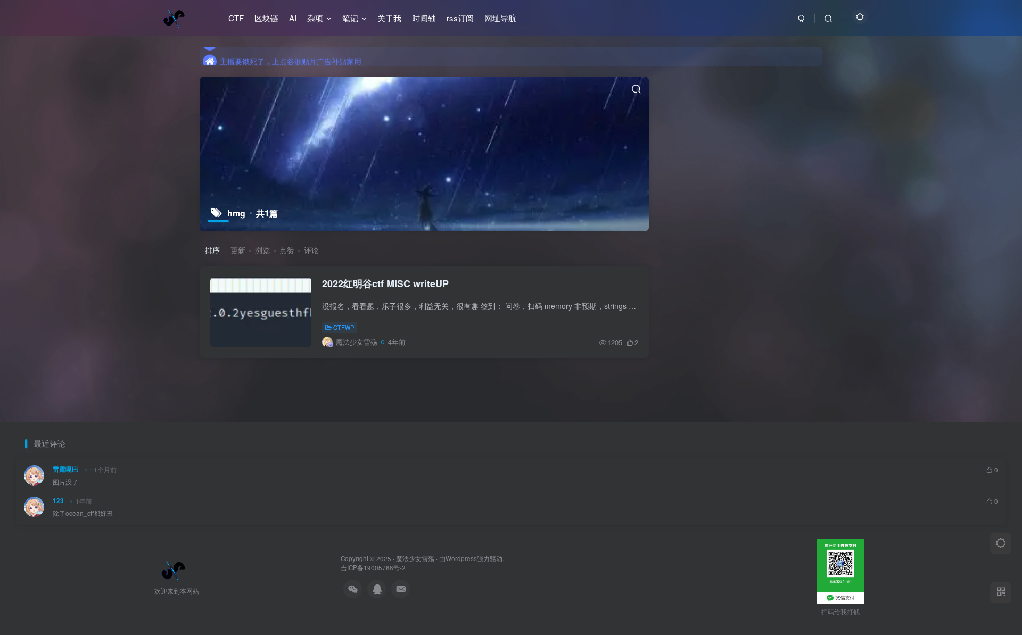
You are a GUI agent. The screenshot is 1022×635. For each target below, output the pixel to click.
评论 (311, 250)
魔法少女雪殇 (415, 558)
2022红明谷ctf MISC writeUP (385, 283)
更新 (237, 250)
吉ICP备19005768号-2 (373, 567)
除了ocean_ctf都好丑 (83, 513)
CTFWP (343, 327)
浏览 (262, 250)
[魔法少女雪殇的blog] (173, 569)
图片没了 (65, 482)
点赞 (286, 250)
